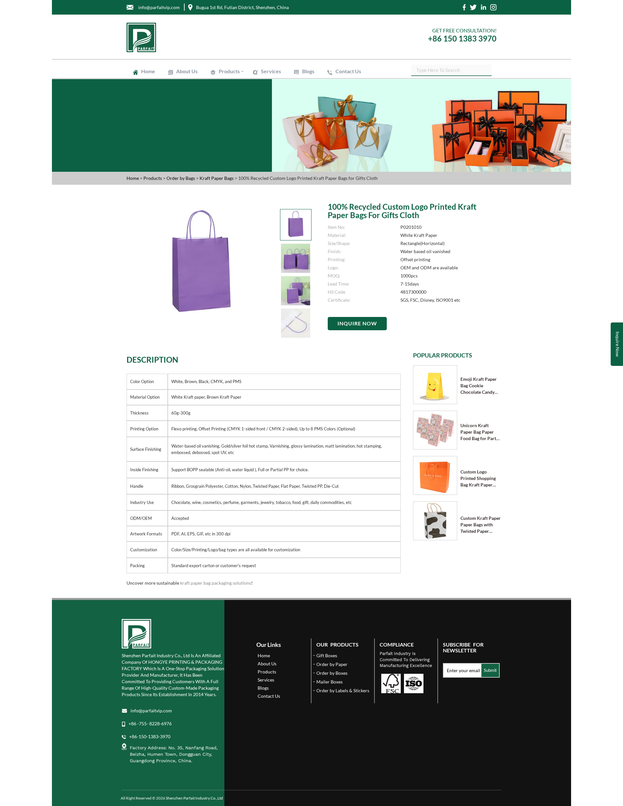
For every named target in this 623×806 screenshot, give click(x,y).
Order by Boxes (332, 673)
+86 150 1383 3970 (462, 38)
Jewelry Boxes (231, 88)
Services (271, 71)
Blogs (308, 71)
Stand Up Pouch (232, 111)
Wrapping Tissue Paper (238, 123)
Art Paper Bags (295, 102)
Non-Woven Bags (234, 117)
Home (148, 71)
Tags (222, 135)
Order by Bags (181, 178)
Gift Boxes (227, 82)
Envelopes (227, 105)
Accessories (293, 96)
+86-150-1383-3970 (149, 736)
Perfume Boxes (296, 85)
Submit (490, 670)
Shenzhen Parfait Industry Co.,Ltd (194, 798)
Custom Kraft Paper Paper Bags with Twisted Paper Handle (480, 524)
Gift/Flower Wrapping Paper (307, 123)
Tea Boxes (227, 93)
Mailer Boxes (230, 96)
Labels (224, 132)
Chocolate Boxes (233, 90)
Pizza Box (291, 93)
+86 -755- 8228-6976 (150, 723)
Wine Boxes (293, 82)
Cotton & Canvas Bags (301, 117)
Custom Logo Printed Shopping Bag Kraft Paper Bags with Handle (478, 478)
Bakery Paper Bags (298, 105)
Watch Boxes (294, 90)
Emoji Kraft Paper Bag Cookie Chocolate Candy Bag (478, 385)
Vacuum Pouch (296, 111)
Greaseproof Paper (235, 126)
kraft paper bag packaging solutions (215, 583)
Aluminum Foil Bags (300, 108)
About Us (187, 71)
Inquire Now (357, 323)
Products (229, 71)
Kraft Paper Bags (233, 102)
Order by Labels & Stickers (342, 690)
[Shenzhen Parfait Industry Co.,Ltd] (217, 37)
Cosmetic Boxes (232, 85)
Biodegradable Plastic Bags (305, 114)
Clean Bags (228, 108)
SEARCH (486, 69)
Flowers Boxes (295, 88)
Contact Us (348, 71)
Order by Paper (332, 664)
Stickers (289, 132)
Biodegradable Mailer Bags (241, 114)
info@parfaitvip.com (151, 710)
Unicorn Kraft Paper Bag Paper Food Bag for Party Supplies (479, 432)
